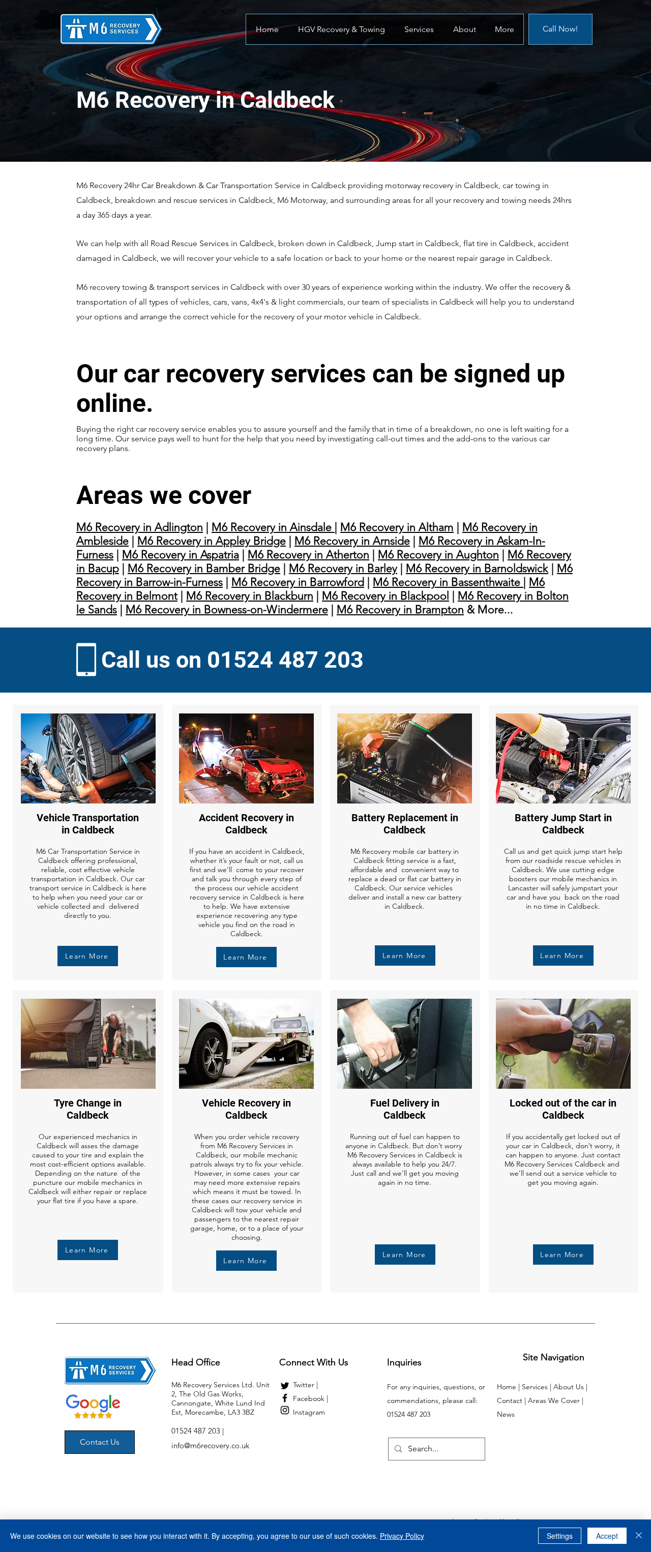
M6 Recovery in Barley (343, 568)
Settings (560, 1536)
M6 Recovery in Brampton (400, 609)
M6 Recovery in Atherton (308, 554)
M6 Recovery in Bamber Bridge (204, 568)
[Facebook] (284, 1398)
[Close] (639, 1536)
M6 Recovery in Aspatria (180, 554)
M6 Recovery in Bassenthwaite (448, 582)
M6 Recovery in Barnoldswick (477, 568)
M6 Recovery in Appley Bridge (211, 541)
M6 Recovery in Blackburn (249, 596)
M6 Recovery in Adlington (139, 527)
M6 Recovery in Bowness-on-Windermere (227, 609)
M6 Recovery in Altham (397, 527)
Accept (607, 1536)
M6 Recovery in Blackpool (385, 596)
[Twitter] (284, 1385)
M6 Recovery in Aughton (438, 554)
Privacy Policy (402, 1536)
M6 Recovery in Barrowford (297, 582)
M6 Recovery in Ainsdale (273, 527)
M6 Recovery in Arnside (352, 541)
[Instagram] (284, 1410)
